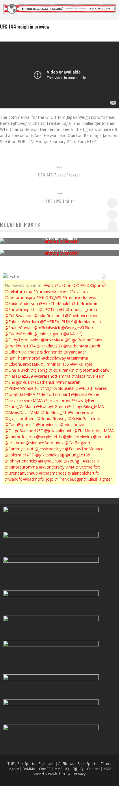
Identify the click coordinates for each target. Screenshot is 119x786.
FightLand (47, 763)
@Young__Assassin (81, 461)
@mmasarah (68, 382)
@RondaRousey (51, 418)
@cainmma (77, 358)
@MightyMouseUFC (59, 388)
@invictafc (79, 291)
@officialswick (47, 327)
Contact (94, 768)
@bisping (39, 370)
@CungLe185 (77, 455)
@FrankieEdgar (69, 479)
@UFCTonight (52, 309)
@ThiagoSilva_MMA (85, 406)
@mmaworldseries (51, 291)
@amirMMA (52, 340)
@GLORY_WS (48, 297)
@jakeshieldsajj (49, 455)
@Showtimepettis (21, 309)
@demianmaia (87, 321)
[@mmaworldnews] (112, 203)
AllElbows (66, 763)
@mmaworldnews (79, 297)
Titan (105, 763)
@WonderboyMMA (57, 467)
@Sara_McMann (20, 406)
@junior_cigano (48, 333)
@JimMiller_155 (55, 364)
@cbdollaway (53, 358)
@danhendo (51, 352)
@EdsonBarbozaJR (22, 364)
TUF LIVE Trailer (60, 201)
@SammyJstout (19, 449)
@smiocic (102, 436)
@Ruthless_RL (54, 412)
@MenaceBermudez (44, 442)
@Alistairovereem (88, 376)
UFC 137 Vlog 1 (59, 250)
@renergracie (80, 412)
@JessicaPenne (85, 394)
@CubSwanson (19, 315)
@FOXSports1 (93, 285)
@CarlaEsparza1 (20, 424)
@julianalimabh (58, 430)
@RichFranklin (62, 370)
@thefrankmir (84, 303)
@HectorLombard (53, 394)
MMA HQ (62, 768)
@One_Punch (17, 370)
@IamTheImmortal (22, 358)
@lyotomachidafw (92, 370)
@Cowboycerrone (81, 315)
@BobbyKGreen (51, 406)
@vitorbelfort (88, 467)
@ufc (49, 285)
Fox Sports (26, 763)
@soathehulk (43, 382)
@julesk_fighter (98, 479)
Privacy (79, 774)
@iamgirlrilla (47, 424)
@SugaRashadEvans (83, 340)
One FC (45, 768)
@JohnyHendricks (21, 461)
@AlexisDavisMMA (22, 412)
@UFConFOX (67, 285)
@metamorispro (20, 297)
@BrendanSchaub (21, 473)
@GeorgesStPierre (78, 327)
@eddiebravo (72, 424)
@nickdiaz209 (49, 346)
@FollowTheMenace (84, 449)
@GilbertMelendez (22, 352)
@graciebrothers (20, 418)
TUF (11, 763)
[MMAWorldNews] (112, 215)
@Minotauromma (21, 467)
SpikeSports (87, 763)
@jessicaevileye (49, 449)
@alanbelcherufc (83, 473)
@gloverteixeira (77, 436)
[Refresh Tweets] (104, 276)
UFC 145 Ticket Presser (59, 175)
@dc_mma (14, 442)
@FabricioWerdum (22, 321)
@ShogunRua (17, 382)
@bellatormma (18, 291)
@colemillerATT (19, 455)
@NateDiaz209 (19, 376)
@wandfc (13, 479)
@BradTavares (93, 388)
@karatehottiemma (52, 376)
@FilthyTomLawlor (22, 340)
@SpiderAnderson (21, 303)
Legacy (13, 768)
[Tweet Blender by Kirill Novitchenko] (110, 276)
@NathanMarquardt (82, 346)
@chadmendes (53, 473)
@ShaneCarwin (19, 327)
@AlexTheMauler (55, 303)
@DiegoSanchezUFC (24, 430)
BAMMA (29, 768)
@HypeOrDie (50, 461)
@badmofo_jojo (20, 436)
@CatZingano (77, 442)
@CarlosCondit (18, 333)
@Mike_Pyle (81, 364)
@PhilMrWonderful (22, 388)
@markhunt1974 (20, 346)
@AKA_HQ (73, 333)
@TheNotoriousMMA (94, 430)
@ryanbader (75, 352)
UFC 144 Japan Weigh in (59, 238)
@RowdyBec (83, 400)
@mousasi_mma (81, 309)
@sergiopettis (49, 436)
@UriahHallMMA (20, 394)
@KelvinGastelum (84, 418)
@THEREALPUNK (56, 321)
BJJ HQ (78, 768)
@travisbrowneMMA (24, 400)
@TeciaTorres (57, 400)
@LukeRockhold (49, 315)
